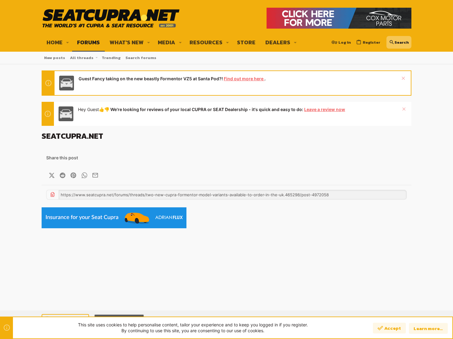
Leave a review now (324, 109)
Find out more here (244, 78)
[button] (67, 42)
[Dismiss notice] (402, 79)
